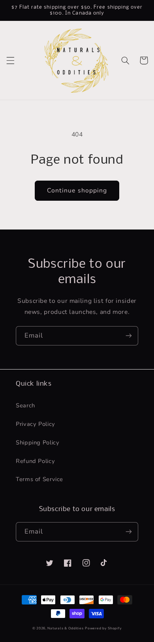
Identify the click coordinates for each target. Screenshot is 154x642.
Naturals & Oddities (65, 628)
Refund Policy (35, 461)
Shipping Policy (37, 442)
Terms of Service (39, 479)
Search (25, 405)
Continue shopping (77, 190)
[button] (10, 60)
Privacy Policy (35, 424)
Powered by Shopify (103, 628)
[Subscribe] (129, 335)
